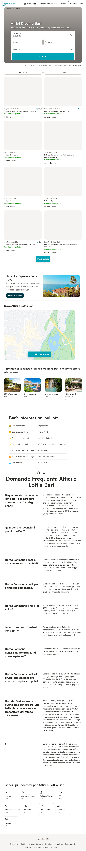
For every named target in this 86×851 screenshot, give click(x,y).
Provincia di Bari (61, 65)
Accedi (63, 3)
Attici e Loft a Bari (75, 65)
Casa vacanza (29, 65)
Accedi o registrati (15, 295)
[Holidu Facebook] (47, 839)
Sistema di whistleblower (52, 847)
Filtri (64, 72)
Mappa (24, 72)
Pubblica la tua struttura (48, 3)
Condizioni (59, 844)
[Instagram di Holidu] (39, 839)
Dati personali (70, 844)
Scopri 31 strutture (39, 354)
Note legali (49, 844)
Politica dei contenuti (32, 847)
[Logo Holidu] (12, 4)
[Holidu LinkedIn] (43, 839)
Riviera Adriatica (47, 65)
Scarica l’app (31, 3)
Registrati (73, 3)
